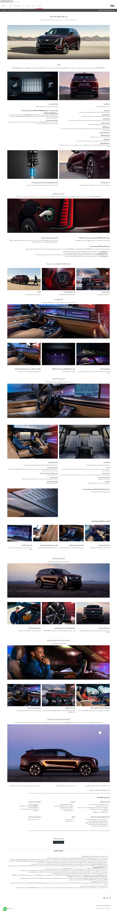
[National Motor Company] (112, 5)
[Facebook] (110, 898)
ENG (98, 908)
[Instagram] (104, 898)
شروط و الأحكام (108, 908)
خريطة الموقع (102, 908)
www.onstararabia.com (98, 867)
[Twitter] (107, 898)
